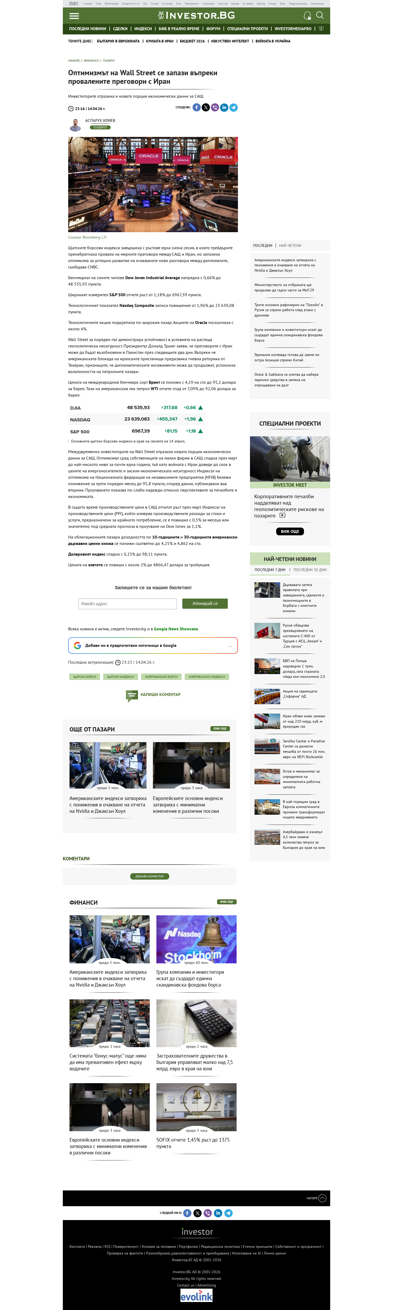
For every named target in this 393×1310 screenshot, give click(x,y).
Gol (145, 3)
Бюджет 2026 (192, 41)
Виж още (290, 531)
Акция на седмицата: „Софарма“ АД (300, 694)
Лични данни (275, 1253)
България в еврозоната (118, 41)
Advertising (206, 1285)
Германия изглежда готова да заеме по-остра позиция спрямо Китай (288, 357)
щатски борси (84, 677)
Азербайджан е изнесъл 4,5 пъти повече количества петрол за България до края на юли (304, 839)
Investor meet (321, 28)
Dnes (98, 3)
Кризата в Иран (160, 41)
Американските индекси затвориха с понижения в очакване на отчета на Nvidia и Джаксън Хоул (285, 265)
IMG (75, 3)
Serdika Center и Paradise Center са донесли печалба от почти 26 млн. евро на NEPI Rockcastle (304, 749)
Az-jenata (167, 3)
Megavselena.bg (298, 3)
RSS (107, 1246)
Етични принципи (257, 1246)
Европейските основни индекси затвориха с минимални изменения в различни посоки (188, 804)
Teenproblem (191, 3)
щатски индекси (120, 677)
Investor (87, 3)
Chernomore (317, 3)
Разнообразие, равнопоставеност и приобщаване (187, 1253)
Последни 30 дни (310, 569)
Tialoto (155, 3)
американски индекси (207, 677)
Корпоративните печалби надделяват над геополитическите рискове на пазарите (289, 506)
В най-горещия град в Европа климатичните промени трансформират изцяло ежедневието (304, 809)
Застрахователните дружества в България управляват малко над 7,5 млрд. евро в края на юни (194, 1062)
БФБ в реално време (179, 28)
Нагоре (312, 1198)
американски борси (161, 677)
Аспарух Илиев (100, 120)
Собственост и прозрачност (298, 1246)
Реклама (95, 1246)
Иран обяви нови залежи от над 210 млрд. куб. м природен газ (304, 721)
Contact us (185, 1285)
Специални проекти (247, 28)
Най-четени (290, 245)
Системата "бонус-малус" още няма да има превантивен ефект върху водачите (108, 1062)
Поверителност (126, 1246)
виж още (220, 728)
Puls (178, 3)
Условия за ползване (159, 1246)
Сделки (120, 28)
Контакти (77, 1246)
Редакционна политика (220, 1246)
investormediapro (293, 28)
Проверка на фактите (125, 1253)
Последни (262, 245)
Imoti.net (223, 3)
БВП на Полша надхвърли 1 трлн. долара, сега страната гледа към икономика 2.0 (304, 668)
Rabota (235, 3)
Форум (213, 28)
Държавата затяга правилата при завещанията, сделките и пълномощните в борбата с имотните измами (303, 597)
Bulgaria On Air (131, 3)
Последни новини (87, 28)
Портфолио (188, 1246)
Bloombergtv (112, 3)
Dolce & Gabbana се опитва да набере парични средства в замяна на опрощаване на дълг (286, 379)
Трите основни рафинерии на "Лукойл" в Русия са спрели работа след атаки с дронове (289, 310)
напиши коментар (160, 694)
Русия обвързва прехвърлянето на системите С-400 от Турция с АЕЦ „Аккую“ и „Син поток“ (302, 635)
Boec (283, 3)
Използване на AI (246, 1253)
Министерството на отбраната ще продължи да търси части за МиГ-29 (284, 287)
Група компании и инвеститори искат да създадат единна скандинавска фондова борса (289, 334)
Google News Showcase (176, 628)
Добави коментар (150, 876)
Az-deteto (247, 3)
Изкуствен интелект (230, 41)
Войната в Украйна (273, 41)
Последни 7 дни (270, 569)
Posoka (272, 3)
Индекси (143, 28)
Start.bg (261, 3)
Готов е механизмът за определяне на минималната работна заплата (301, 779)
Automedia (208, 3)
